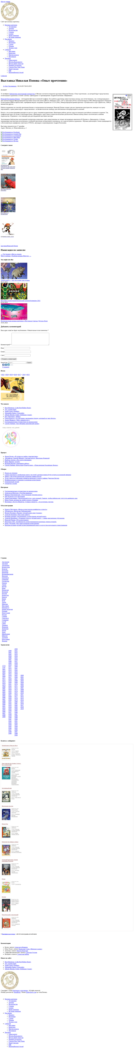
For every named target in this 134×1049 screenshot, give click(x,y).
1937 (9, 712)
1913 (9, 670)
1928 (9, 696)
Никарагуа (5, 607)
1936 (9, 710)
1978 (16, 698)
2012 (22, 696)
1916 (9, 675)
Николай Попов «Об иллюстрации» (17, 520)
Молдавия (5, 606)
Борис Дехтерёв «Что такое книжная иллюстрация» (22, 523)
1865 (3, 673)
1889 (3, 703)
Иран (3, 588)
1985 (16, 710)
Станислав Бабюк (23, 954)
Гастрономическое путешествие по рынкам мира (21, 422)
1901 (9, 652)
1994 (16, 726)
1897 (3, 713)
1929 (9, 698)
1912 (9, 668)
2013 (22, 698)
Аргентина (5, 565)
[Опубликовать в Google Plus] (11, 134)
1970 (16, 684)
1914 (9, 672)
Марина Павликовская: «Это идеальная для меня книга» (23, 495)
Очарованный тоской (12, 482)
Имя (2, 348)
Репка (3, 879)
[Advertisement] (60, 541)
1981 (16, 703)
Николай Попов (12, 246)
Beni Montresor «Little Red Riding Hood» (18, 408)
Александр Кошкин (21, 947)
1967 (16, 679)
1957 (16, 661)
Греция (4, 583)
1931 (9, 702)
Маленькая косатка (7, 806)
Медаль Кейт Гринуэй (16, 63)
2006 (22, 686)
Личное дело (13, 48)
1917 (9, 677)
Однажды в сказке (11, 483)
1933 (9, 705)
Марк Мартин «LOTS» (12, 462)
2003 (22, 680)
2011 (22, 695)
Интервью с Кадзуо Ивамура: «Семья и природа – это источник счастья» (29, 502)
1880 (3, 687)
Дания (4, 585)
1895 (3, 710)
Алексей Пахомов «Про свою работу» (17, 515)
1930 (9, 700)
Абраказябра (14, 809)
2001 (22, 677)
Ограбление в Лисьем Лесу (10, 745)
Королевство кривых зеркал (10, 842)
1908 (9, 661)
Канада (4, 597)
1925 (9, 691)
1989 (16, 717)
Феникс (13, 768)
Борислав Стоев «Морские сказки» (30, 949)
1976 (16, 695)
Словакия (5, 620)
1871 (3, 678)
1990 (16, 719)
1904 (9, 656)
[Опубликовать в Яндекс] (9, 141)
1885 (3, 695)
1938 (9, 714)
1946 (9, 728)
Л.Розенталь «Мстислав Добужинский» (18, 511)
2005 (22, 684)
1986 (16, 712)
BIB (10, 71)
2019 (11, 374)
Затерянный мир (7, 788)
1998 (16, 733)
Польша (4, 611)
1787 (3, 667)
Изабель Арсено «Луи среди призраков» (18, 460)
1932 (9, 703)
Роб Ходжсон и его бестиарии (15, 496)
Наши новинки (14, 35)
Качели (13, 749)
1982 (16, 705)
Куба (3, 600)
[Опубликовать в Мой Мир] (10, 137)
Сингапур (5, 618)
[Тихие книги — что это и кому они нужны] (14, 278)
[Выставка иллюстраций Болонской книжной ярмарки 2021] (14, 299)
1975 (16, 693)
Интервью (12, 42)
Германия (5, 579)
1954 (16, 656)
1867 (3, 674)
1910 (9, 665)
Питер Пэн (5, 824)
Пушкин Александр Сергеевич (15, 775)
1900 (9, 651)
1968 (16, 680)
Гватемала (5, 578)
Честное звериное (15, 812)
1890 (3, 704)
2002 (22, 679)
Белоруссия (6, 567)
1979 (16, 700)
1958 (16, 663)
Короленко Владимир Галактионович (15, 783)
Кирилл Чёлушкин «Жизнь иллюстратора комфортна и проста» (26, 509)
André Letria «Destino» (12, 411)
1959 (16, 665)
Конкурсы (12, 53)
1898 (3, 715)
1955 (16, 658)
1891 (3, 706)
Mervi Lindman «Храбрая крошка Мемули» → (16, 256)
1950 (16, 649)
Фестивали (12, 56)
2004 (22, 682)
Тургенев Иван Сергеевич (15, 780)
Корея (4, 599)
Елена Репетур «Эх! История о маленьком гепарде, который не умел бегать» (30, 418)
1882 (3, 690)
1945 (9, 726)
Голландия (5, 581)
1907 (9, 659)
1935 (9, 709)
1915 (9, 673)
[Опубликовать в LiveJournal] (11, 136)
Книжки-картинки (11, 25)
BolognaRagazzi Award (16, 72)
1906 (9, 658)
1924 (9, 689)
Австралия (5, 562)
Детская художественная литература (15, 794)
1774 (3, 666)
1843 (3, 671)
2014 (22, 700)
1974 (16, 691)
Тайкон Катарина (15, 904)
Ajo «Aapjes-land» (10, 409)
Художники (12, 27)
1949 (9, 733)
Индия (4, 586)
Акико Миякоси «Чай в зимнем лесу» (17, 420)
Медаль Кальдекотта (15, 62)
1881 (3, 688)
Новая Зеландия (7, 609)
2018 (15, 374)
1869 (3, 676)
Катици (4, 897)
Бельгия (4, 569)
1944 (9, 724)
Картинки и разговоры (8, 934)
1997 (16, 731)
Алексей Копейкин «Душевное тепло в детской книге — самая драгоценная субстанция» (35, 518)
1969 (16, 682)
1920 (9, 682)
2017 (19, 374)
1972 (16, 687)
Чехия (4, 630)
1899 (3, 717)
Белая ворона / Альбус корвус (15, 901)
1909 (9, 663)
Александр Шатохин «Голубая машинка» (18, 493)
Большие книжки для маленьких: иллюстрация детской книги (25, 516)
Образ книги (13, 60)
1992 (16, 723)
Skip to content (5, 1)
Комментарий (6, 344)
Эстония (5, 637)
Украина (5, 625)
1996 (16, 730)
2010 (22, 693)
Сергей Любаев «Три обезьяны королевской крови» (22, 423)
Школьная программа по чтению (15, 771)
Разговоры (8, 39)
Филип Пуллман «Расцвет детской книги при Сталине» (23, 513)
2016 (24, 374)
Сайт (2, 355)
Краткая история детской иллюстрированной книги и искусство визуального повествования (36, 525)
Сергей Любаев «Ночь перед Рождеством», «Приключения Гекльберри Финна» (31, 465)
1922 (9, 686)
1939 (9, 716)
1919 (9, 680)
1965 (16, 675)
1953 (16, 654)
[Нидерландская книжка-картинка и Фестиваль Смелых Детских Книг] (14, 319)
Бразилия (5, 572)
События (8, 49)
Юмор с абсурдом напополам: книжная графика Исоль (23, 476)
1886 (3, 697)
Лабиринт (13, 791)
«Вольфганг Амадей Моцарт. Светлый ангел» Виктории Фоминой (27, 458)
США (4, 623)
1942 (9, 721)
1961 (16, 668)
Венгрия (5, 576)
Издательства (13, 30)
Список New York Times (17, 67)
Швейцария (6, 634)
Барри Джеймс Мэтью (15, 834)
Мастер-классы (14, 55)
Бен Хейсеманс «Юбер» (13, 416)
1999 (16, 735)
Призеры (8, 58)
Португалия (6, 613)
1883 (3, 692)
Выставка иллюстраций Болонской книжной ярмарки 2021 (20, 300)
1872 (3, 680)
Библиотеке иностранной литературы (22, 94)
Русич (13, 882)
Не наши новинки (15, 37)
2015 (28, 374)
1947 (9, 730)
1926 (9, 693)
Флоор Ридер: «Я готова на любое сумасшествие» (21, 456)
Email (2, 352)
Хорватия (5, 629)
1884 (3, 694)
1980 (16, 702)
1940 (9, 717)
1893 (3, 708)
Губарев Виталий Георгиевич (16, 852)
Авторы (11, 28)
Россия (4, 614)
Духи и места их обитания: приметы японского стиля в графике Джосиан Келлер (32, 478)
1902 (9, 654)
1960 (16, 666)
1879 (3, 685)
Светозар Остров (31, 952)
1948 (9, 731)
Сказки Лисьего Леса (15, 751)
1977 (16, 696)
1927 (9, 695)
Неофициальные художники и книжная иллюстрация (23, 480)
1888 (3, 701)
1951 (16, 651)
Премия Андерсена (15, 65)
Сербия (4, 616)
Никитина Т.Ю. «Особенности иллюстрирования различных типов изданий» (31, 522)
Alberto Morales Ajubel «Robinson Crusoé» (18, 415)
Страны (11, 32)
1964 (16, 673)
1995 (16, 728)
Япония (4, 641)
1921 (9, 684)
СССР (4, 622)
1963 (16, 672)
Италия (4, 593)
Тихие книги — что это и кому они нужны (15, 280)
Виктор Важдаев (22, 951)
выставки (4, 246)
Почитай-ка (18, 884)
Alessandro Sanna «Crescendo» (14, 413)
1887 (3, 699)
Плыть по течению (11, 473)
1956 (16, 659)
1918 (9, 679)
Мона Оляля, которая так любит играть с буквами (21, 500)
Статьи (11, 44)
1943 (9, 723)
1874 (3, 681)
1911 (9, 666)
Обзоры (11, 46)
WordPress (17, 992)
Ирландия (5, 590)
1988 (16, 716)
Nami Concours (13, 69)
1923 (9, 687)
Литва (4, 602)
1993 (16, 724)
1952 (16, 652)
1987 (16, 714)
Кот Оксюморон (10, 86)
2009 (22, 691)
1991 (16, 721)
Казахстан (5, 595)
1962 (16, 670)
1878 (3, 683)
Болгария (5, 571)
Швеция (4, 636)
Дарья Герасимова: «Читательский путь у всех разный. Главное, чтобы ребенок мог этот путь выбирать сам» (41, 498)
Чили (3, 632)
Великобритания (7, 574)
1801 (3, 669)
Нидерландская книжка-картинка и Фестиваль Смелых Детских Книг (24, 321)
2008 (22, 689)
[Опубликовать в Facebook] (10, 132)
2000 (22, 675)
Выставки (12, 51)
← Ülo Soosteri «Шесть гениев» (11, 254)
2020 (7, 374)
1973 (16, 689)
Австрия (5, 563)
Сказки (11, 34)
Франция (5, 627)
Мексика (5, 604)
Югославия (6, 639)
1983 (16, 707)
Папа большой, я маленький (10, 915)
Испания (5, 592)
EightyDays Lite (31, 992)
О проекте (5, 367)
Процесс (11, 41)
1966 (16, 677)
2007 (22, 687)
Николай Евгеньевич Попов (10, 99)
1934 (9, 707)
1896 (3, 711)
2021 (3, 374)
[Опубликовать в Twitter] (9, 139)
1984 (16, 709)
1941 (9, 719)
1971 (16, 686)
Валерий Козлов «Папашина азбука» (17, 463)
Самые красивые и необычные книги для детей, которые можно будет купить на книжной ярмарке (38, 475)
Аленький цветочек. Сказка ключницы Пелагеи (10, 860)
